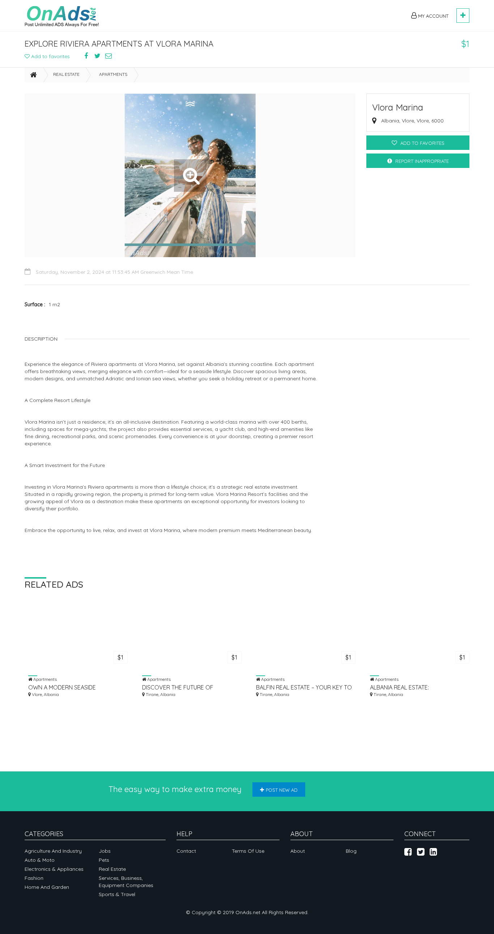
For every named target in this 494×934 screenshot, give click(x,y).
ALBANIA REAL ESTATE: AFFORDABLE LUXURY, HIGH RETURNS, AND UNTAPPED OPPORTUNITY (406, 687)
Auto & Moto (40, 860)
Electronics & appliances (54, 869)
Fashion (34, 878)
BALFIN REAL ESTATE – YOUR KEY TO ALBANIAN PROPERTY (304, 687)
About (297, 851)
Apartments (113, 74)
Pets (104, 860)
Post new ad (282, 790)
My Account (432, 16)
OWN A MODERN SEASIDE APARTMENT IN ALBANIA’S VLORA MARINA (71, 687)
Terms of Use (248, 851)
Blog (351, 851)
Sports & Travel (117, 894)
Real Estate (66, 74)
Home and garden (47, 887)
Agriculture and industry (53, 851)
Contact (186, 851)
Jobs (105, 851)
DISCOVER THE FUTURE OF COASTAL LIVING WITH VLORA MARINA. (181, 687)
